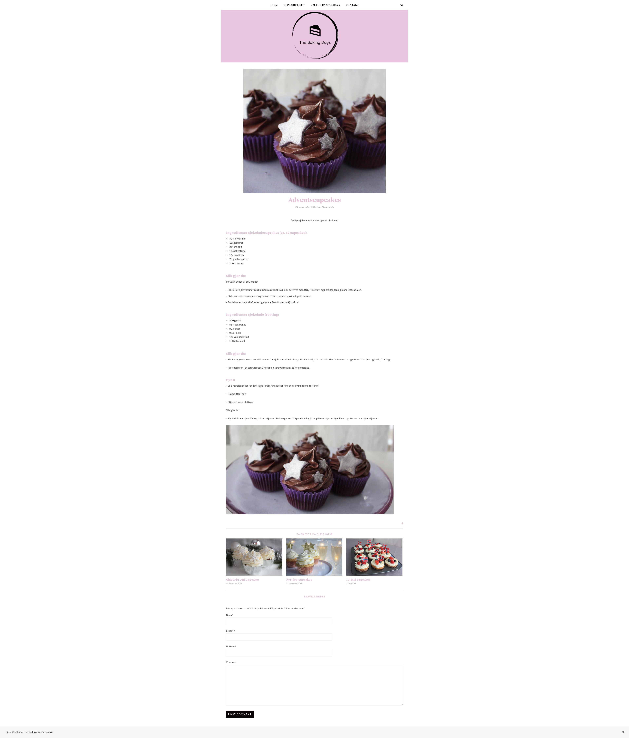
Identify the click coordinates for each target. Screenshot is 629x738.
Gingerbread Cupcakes (242, 580)
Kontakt (352, 5)
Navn (229, 614)
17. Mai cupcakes (358, 580)
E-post (230, 630)
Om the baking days (325, 5)
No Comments (326, 207)
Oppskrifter (293, 5)
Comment (231, 662)
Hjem (274, 5)
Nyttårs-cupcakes (299, 580)
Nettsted (231, 646)
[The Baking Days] (314, 36)
